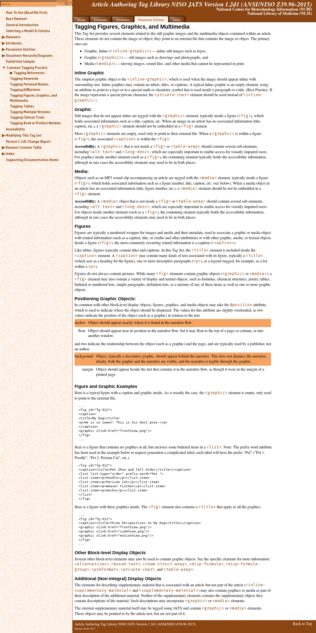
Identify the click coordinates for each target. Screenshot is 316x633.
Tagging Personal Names (29, 84)
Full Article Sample (20, 61)
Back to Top (302, 623)
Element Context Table (24, 147)
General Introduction (22, 24)
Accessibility (15, 129)
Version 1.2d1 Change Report (28, 141)
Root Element (16, 18)
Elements (13, 36)
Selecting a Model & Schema (28, 30)
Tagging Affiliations (25, 89)
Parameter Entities (20, 49)
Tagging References (29, 72)
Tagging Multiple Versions (30, 111)
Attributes (14, 43)
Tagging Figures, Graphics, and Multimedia (33, 98)
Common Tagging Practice (27, 67)
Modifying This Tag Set (23, 135)
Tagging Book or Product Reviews (35, 122)
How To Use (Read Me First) (26, 12)
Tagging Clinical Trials (27, 117)
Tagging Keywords (24, 78)
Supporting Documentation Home (32, 159)
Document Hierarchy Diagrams (29, 55)
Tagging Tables (22, 106)
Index (10, 153)
